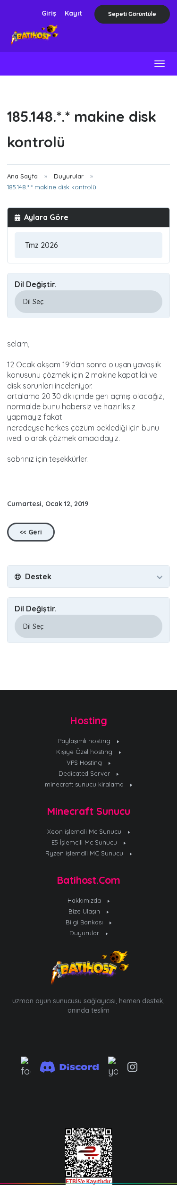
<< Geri (31, 532)
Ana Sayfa (22, 176)
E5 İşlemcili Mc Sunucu (85, 842)
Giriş (49, 13)
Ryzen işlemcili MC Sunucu (85, 853)
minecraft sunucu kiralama (85, 784)
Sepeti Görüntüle (132, 13)
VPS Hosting (85, 762)
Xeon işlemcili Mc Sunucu (85, 831)
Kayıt (73, 13)
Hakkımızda (85, 900)
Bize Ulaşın (85, 911)
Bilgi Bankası (85, 922)
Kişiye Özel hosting (85, 751)
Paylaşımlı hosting (85, 741)
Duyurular (69, 176)
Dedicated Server (85, 773)
